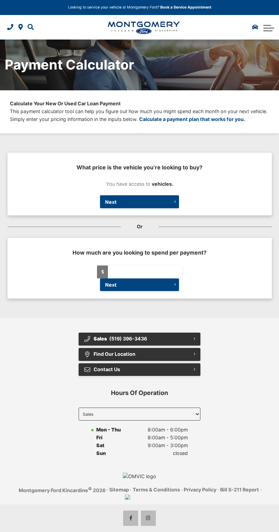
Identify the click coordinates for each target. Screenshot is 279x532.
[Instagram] (148, 518)
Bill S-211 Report (239, 489)
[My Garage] (255, 27)
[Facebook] (130, 518)
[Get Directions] (20, 27)
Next (111, 202)
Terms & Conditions (156, 489)
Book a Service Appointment (185, 7)
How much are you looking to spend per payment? (139, 252)
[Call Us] (10, 27)
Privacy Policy (200, 489)
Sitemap (119, 489)
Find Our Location (114, 354)
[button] (30, 27)
